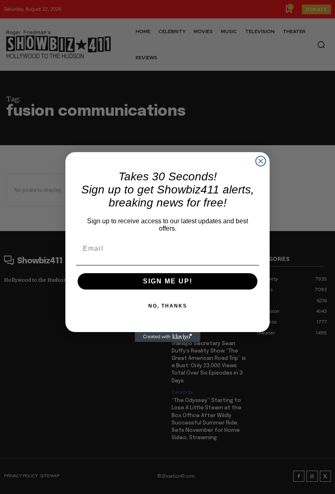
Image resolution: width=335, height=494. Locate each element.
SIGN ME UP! (167, 281)
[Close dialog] (261, 161)
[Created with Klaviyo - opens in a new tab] (167, 337)
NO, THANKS (167, 306)
